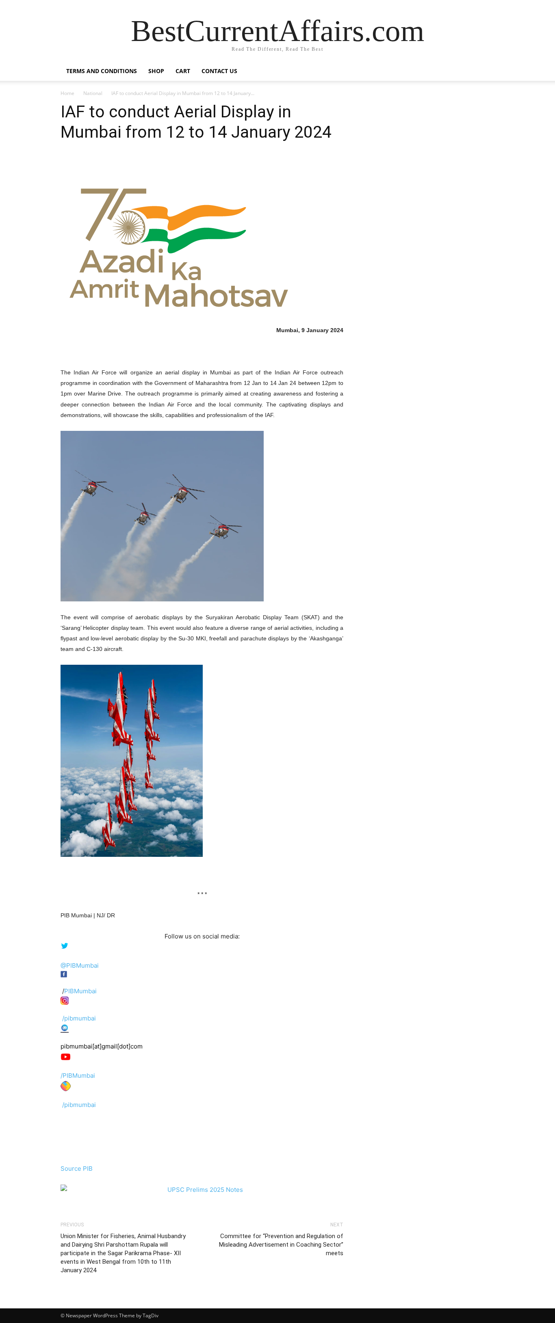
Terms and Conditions (101, 71)
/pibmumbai (79, 1018)
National (92, 93)
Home (67, 93)
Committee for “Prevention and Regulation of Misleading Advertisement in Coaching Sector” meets (281, 1244)
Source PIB (77, 1168)
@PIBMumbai (80, 965)
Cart (183, 71)
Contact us (219, 71)
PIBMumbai (80, 991)
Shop (156, 71)
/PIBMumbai (78, 1075)
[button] (484, 72)
